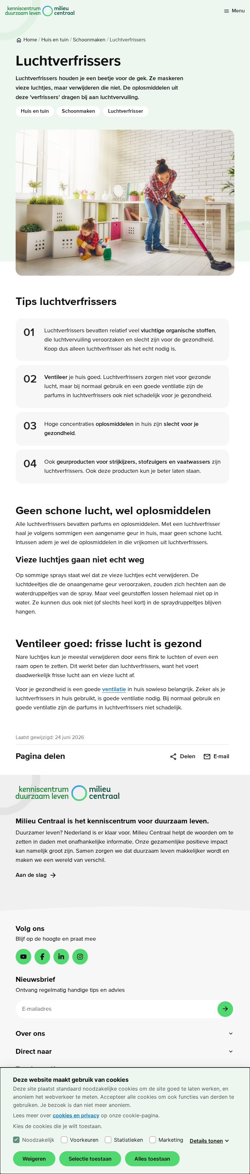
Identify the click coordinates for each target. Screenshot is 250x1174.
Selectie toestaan (90, 1158)
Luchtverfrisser (125, 111)
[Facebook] (42, 956)
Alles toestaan (152, 1158)
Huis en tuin (35, 111)
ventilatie (114, 689)
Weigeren (34, 1158)
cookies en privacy (76, 1115)
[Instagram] (80, 956)
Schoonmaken (78, 111)
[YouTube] (23, 956)
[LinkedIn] (61, 956)
